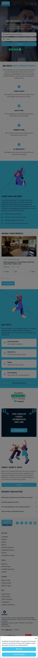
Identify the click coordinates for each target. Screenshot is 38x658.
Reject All (19, 649)
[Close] (36, 638)
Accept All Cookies (19, 654)
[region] (19, 647)
